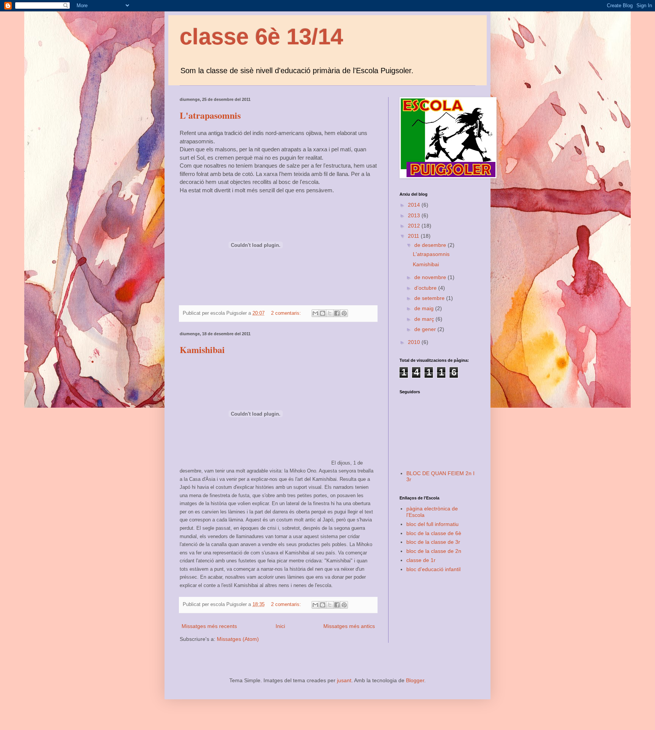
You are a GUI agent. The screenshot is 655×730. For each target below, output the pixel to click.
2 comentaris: (286, 313)
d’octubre (426, 288)
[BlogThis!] (322, 313)
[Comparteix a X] (330, 313)
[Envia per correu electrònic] (315, 313)
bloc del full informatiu (432, 524)
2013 (415, 215)
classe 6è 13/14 (261, 36)
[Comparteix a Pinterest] (344, 313)
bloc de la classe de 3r (433, 542)
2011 (414, 236)
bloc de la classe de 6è (433, 533)
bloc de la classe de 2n (433, 551)
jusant (344, 680)
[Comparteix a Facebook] (337, 313)
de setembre (430, 298)
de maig (424, 308)
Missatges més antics (349, 626)
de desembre (431, 245)
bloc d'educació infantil (433, 569)
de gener (425, 329)
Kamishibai (202, 349)
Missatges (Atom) (238, 639)
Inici (280, 626)
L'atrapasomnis (210, 115)
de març (425, 319)
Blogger (415, 680)
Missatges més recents (209, 626)
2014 (415, 205)
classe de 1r (421, 560)
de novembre (431, 277)
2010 (415, 342)
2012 (415, 226)
